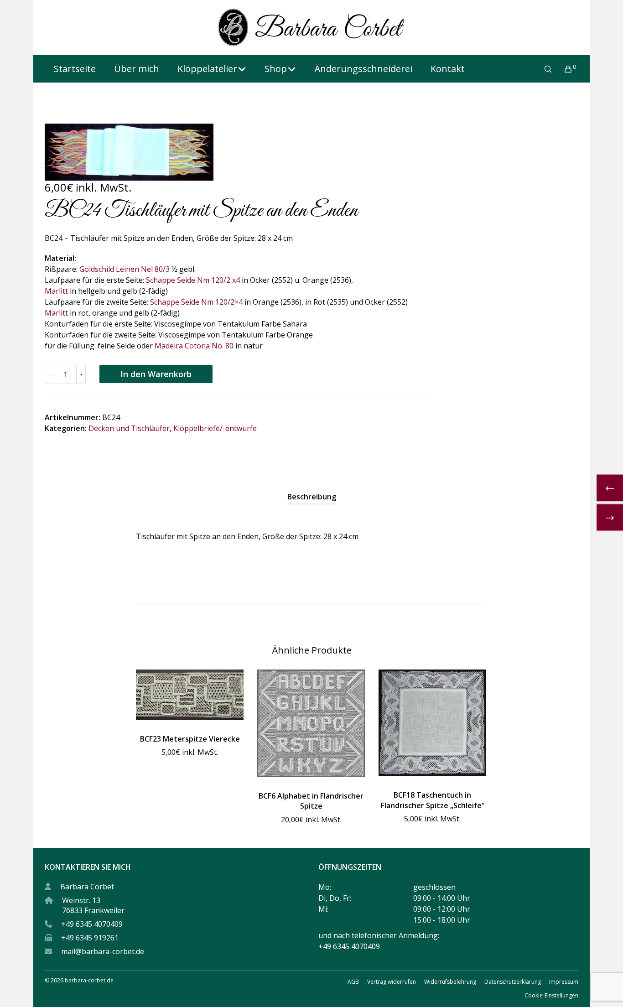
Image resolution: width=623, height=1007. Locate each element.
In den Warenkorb (156, 374)
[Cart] (562, 69)
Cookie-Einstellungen (551, 995)
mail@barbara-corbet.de (102, 951)
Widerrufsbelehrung (450, 982)
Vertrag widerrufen (391, 982)
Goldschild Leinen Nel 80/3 (124, 269)
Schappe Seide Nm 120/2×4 (196, 302)
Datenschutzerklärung (512, 982)
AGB (353, 982)
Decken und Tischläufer (129, 428)
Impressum (563, 982)
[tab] (311, 497)
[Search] (542, 69)
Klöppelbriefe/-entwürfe (215, 428)
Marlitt (56, 291)
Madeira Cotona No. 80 (194, 346)
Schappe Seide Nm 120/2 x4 (193, 280)
